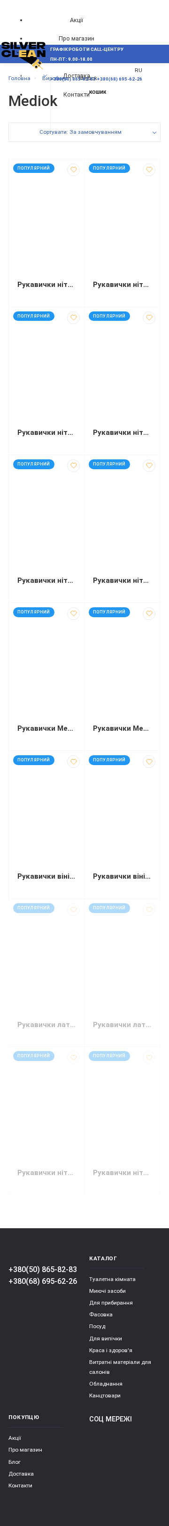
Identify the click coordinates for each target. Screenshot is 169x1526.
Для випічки (105, 1338)
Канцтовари (105, 1395)
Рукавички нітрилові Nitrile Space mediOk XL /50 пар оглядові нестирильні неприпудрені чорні (122, 580)
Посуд (97, 1326)
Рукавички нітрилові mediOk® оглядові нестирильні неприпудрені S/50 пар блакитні (46, 1172)
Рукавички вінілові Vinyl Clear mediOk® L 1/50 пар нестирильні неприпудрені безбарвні (122, 876)
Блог (14, 1462)
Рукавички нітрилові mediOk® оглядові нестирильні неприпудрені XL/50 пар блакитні (122, 1172)
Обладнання (106, 1383)
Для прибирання (111, 1302)
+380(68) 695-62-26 (42, 1281)
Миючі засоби (107, 1291)
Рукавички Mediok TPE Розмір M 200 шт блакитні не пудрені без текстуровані (46, 728)
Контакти (20, 1485)
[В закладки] (73, 169)
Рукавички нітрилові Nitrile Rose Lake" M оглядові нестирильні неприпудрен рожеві (46, 284)
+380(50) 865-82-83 (42, 1269)
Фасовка (101, 1314)
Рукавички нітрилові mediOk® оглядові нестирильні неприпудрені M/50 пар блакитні (122, 284)
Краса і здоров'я (110, 1350)
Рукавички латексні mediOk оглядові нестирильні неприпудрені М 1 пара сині (122, 1024)
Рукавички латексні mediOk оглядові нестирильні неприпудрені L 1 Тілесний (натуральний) (46, 1024)
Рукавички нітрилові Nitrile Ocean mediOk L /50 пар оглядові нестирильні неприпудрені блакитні (122, 432)
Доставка (21, 1473)
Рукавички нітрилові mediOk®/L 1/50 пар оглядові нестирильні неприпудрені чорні (46, 432)
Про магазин (76, 38)
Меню (24, 75)
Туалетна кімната (112, 1279)
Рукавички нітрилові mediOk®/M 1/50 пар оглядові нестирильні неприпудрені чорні (46, 580)
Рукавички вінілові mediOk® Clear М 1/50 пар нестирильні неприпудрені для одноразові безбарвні (46, 876)
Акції (76, 20)
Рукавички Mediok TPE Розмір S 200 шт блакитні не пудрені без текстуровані (122, 728)
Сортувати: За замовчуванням (80, 132)
